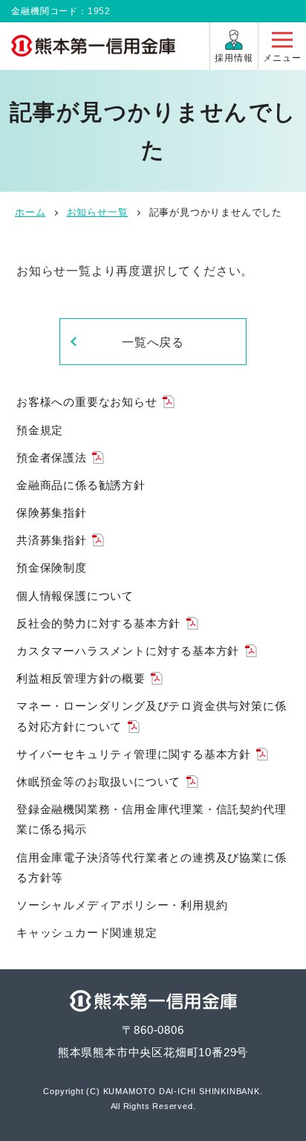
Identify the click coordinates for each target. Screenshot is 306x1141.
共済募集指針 (51, 540)
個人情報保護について (75, 595)
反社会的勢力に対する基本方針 (98, 623)
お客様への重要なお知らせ (86, 401)
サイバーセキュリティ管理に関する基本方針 (133, 754)
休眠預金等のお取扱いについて (98, 781)
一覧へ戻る (153, 342)
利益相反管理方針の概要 (81, 678)
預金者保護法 (51, 457)
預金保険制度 (51, 567)
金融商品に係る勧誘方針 (81, 485)
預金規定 (39, 430)
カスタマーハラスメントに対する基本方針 (127, 650)
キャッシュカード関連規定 (86, 932)
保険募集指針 (51, 512)
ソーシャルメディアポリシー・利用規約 (121, 905)
